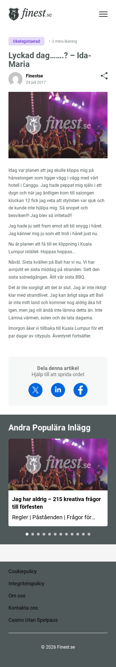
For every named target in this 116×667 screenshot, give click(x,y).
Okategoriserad (26, 41)
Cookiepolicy (22, 571)
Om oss (16, 596)
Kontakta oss (23, 608)
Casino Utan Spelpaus (33, 620)
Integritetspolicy (26, 583)
